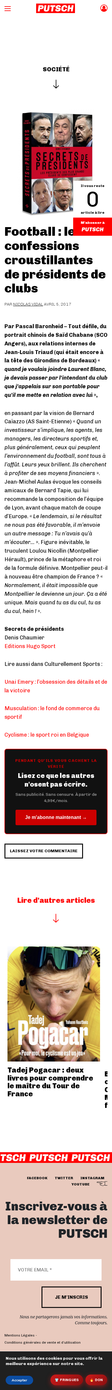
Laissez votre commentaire (44, 850)
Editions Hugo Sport (30, 646)
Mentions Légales (19, 1335)
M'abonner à (93, 223)
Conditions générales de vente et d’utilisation (42, 1342)
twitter (64, 1178)
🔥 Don (96, 1380)
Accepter (19, 1380)
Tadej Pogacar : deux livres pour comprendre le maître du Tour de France (50, 1082)
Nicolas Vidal (28, 304)
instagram (92, 1178)
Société (56, 69)
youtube (80, 1184)
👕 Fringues (67, 1380)
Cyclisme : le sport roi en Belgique (46, 735)
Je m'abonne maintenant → (56, 817)
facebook (37, 1178)
